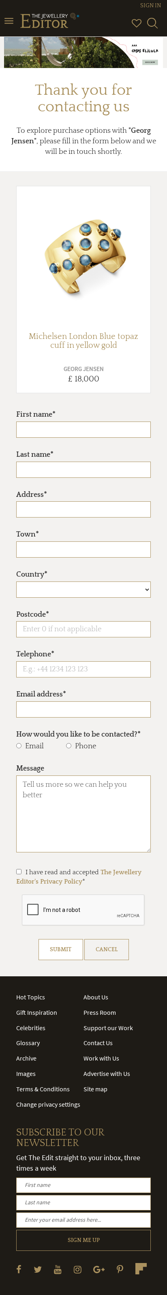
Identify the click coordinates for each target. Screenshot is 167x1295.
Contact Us (98, 1043)
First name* (36, 415)
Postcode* (32, 615)
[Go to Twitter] (38, 1269)
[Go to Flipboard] (141, 1268)
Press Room (100, 1012)
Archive (26, 1058)
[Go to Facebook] (18, 1269)
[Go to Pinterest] (120, 1269)
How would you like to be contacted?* (78, 735)
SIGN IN (150, 5)
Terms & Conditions (43, 1089)
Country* (31, 575)
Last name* (35, 455)
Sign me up (84, 1240)
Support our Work (108, 1028)
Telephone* (35, 654)
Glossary (28, 1043)
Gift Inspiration (36, 1012)
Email (34, 746)
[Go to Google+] (99, 1269)
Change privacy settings (48, 1104)
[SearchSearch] (152, 26)
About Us (96, 997)
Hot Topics (30, 997)
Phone (85, 746)
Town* (27, 534)
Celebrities (30, 1028)
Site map (95, 1089)
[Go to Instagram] (77, 1269)
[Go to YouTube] (58, 1269)
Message (30, 769)
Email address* (41, 694)
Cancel (107, 949)
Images (26, 1073)
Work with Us (101, 1058)
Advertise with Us (107, 1073)
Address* (31, 495)
